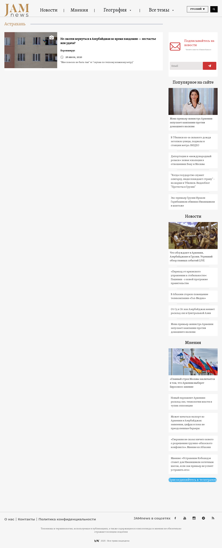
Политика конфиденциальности (67, 519)
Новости (49, 10)
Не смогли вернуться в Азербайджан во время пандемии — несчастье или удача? (108, 41)
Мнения (79, 10)
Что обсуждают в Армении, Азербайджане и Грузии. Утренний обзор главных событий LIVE (191, 256)
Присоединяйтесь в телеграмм (192, 480)
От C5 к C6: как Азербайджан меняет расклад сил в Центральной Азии (193, 311)
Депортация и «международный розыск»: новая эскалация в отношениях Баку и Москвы (191, 160)
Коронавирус (67, 50)
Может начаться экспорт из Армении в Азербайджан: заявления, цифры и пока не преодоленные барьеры (188, 422)
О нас (9, 519)
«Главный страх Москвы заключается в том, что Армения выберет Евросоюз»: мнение (192, 383)
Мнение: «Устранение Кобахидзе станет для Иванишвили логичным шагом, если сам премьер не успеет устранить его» (192, 464)
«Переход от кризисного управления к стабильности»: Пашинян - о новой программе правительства (189, 277)
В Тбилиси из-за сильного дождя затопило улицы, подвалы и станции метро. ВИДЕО (191, 141)
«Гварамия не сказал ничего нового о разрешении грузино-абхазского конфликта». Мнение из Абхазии (192, 443)
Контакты (26, 519)
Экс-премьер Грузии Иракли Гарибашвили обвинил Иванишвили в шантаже (193, 201)
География (115, 10)
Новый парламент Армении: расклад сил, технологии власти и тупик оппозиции (191, 401)
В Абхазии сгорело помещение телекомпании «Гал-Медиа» (189, 296)
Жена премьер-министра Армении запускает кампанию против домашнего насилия (191, 122)
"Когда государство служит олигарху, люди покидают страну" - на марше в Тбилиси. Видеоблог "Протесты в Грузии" (193, 181)
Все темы (159, 10)
